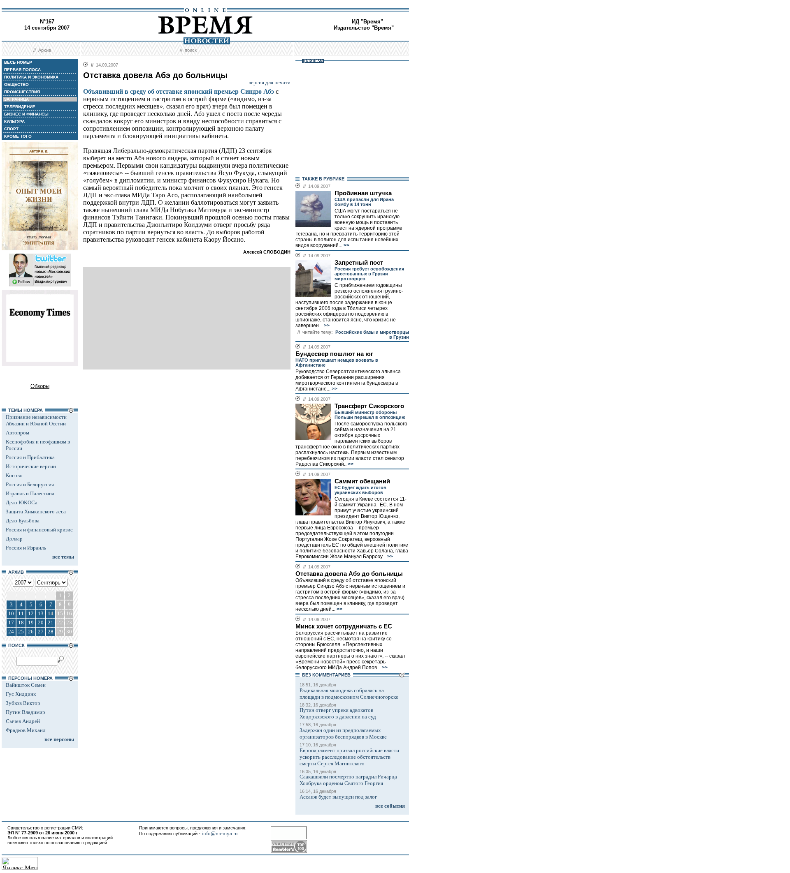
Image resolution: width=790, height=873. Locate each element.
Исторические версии (31, 466)
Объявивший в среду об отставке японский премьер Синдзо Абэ (178, 91)
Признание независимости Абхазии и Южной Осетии (36, 420)
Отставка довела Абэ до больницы (349, 573)
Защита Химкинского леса (36, 511)
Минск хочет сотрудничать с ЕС (343, 626)
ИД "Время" (367, 21)
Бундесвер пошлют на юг (334, 354)
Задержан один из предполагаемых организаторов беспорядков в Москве (343, 733)
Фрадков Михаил (25, 730)
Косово (14, 475)
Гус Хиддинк (21, 694)
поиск (191, 50)
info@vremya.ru (220, 833)
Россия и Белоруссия (30, 484)
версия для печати (269, 82)
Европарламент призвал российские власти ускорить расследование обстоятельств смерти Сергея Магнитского (349, 757)
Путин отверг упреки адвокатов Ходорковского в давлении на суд (338, 713)
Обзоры (39, 386)
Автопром (17, 433)
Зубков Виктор (23, 703)
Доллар (14, 539)
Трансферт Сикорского (369, 406)
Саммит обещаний (362, 481)
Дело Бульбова (23, 520)
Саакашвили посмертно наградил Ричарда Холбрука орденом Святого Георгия (348, 780)
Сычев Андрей (23, 721)
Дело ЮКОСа (21, 502)
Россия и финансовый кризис (39, 530)
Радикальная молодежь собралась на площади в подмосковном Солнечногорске (349, 693)
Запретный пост (359, 262)
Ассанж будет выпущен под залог (338, 797)
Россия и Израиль (26, 548)
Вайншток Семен (26, 685)
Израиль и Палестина (30, 493)
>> (345, 245)
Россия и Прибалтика (30, 457)
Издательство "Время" (364, 28)
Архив (44, 50)
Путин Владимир (25, 712)
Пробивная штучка (363, 193)
